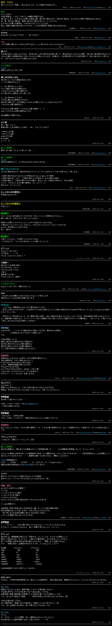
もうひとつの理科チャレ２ (99, 47)
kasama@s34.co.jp (102, 37)
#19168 (26, 465)
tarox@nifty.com (84, 47)
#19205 (3, 460)
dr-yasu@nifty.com (101, 61)
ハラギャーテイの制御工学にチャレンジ (96, 289)
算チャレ (104, 7)
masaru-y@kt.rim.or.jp (91, 7)
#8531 (26, 404)
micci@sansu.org (89, 517)
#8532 (33, 404)
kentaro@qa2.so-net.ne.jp (100, 153)
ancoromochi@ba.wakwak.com (86, 378)
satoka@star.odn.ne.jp (101, 28)
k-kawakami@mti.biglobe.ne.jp (99, 187)
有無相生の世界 (102, 378)
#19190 (3, 160)
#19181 (3, 68)
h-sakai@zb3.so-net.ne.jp (100, 72)
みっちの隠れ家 (102, 517)
